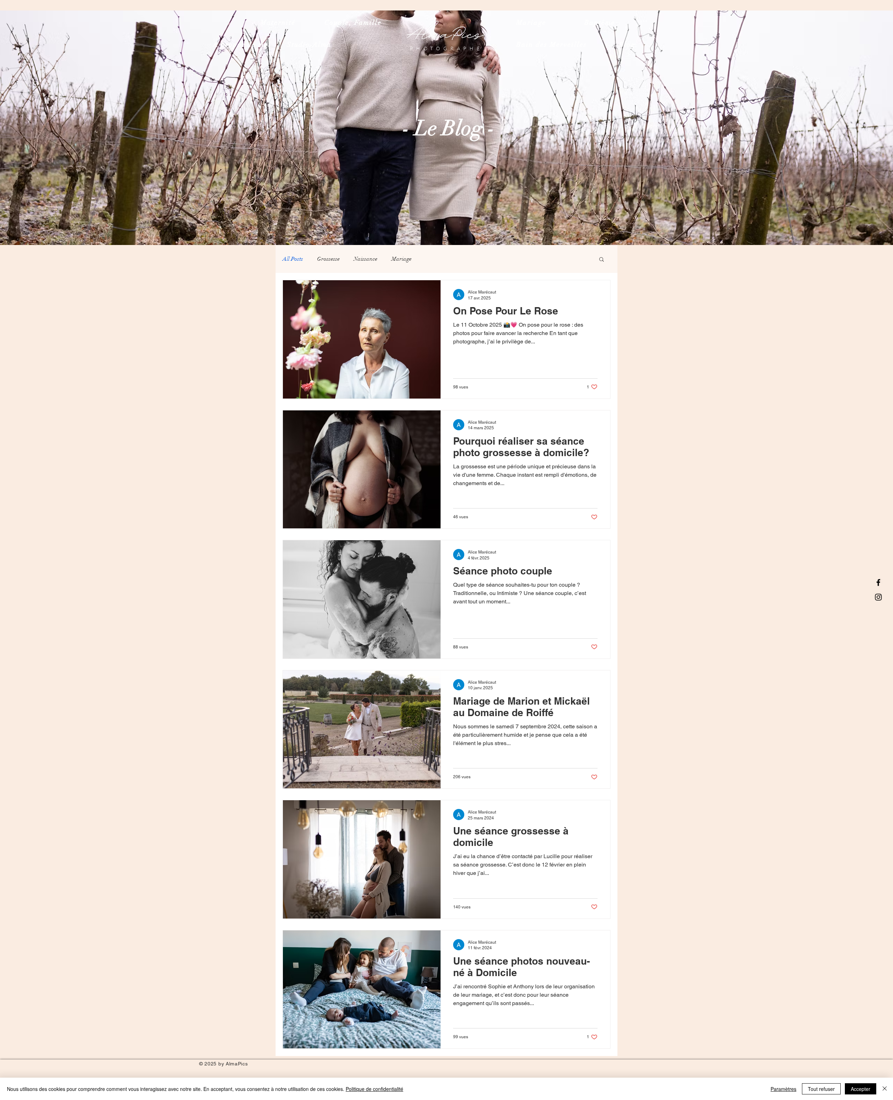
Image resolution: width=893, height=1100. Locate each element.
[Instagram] (878, 597)
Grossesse (328, 258)
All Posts (293, 258)
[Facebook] (878, 582)
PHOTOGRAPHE (446, 48)
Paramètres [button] (783, 1088)
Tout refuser (821, 1088)
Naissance (365, 258)
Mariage (401, 258)
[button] (601, 259)
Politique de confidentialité (374, 1088)
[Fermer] (884, 1088)
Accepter (860, 1088)
